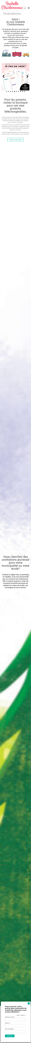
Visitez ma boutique (15, 139)
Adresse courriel (10, 1017)
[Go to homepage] (12, 8)
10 (24, 91)
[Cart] (25, 8)
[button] (29, 8)
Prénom (7, 1023)
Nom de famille (9, 1029)
